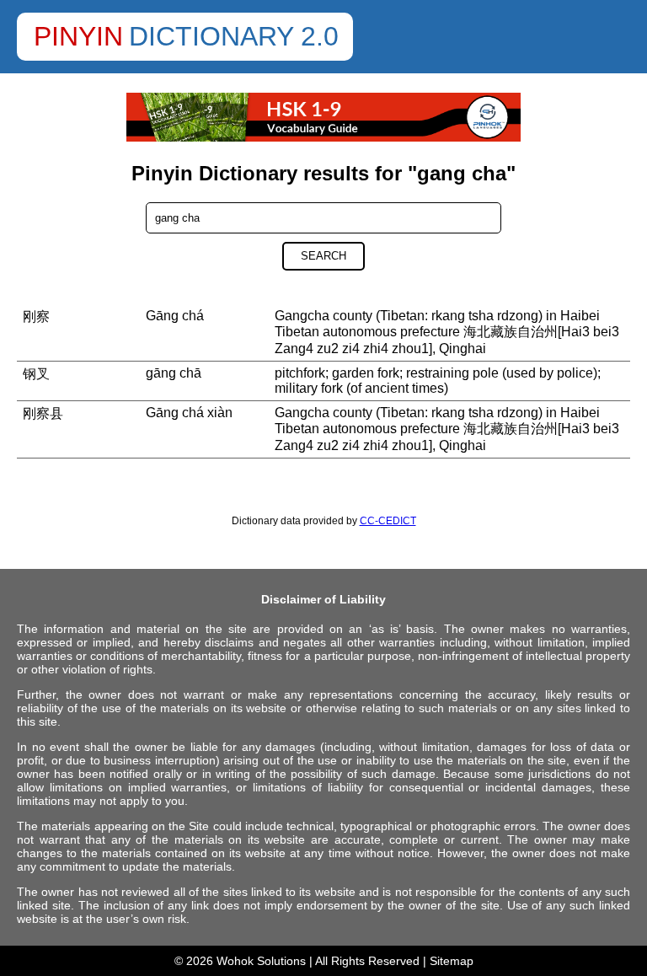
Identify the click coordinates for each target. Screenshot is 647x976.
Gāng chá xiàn (189, 412)
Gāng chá (175, 315)
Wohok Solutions (261, 961)
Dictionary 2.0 (234, 36)
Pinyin (78, 36)
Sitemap (451, 961)
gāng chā (173, 373)
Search (323, 255)
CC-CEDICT (388, 521)
